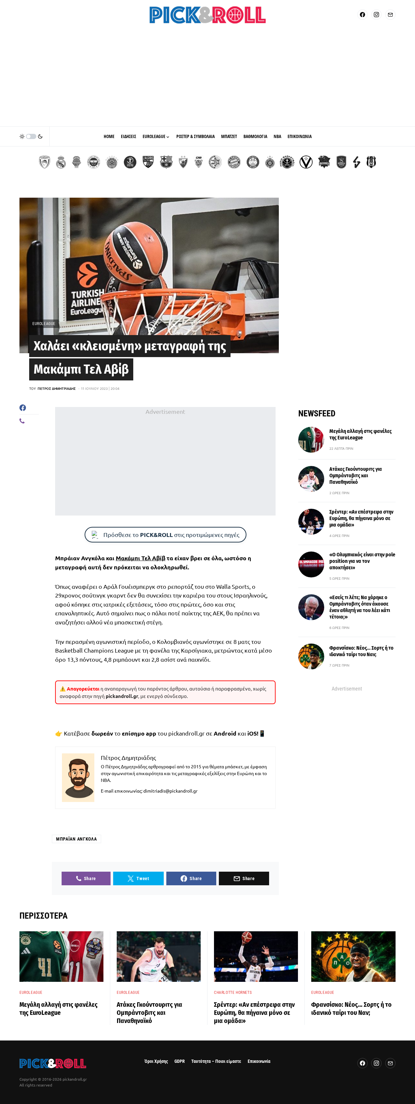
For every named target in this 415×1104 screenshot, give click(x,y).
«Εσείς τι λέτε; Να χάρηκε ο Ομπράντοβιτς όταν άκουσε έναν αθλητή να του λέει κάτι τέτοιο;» (359, 607)
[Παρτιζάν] (270, 162)
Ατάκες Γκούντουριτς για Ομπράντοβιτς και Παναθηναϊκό (355, 475)
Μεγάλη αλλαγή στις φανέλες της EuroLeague (360, 434)
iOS (252, 733)
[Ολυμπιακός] (44, 162)
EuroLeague (43, 323)
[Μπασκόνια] (324, 162)
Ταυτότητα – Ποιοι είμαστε (216, 1061)
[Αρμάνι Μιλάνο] (252, 162)
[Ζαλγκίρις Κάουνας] (148, 162)
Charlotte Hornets (233, 992)
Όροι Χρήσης (156, 1061)
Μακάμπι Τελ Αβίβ (140, 558)
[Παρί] (287, 162)
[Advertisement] (207, 77)
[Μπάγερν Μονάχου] (234, 162)
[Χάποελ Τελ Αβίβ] (130, 162)
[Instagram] (376, 14)
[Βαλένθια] (76, 162)
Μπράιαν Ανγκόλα (76, 839)
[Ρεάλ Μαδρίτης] (61, 162)
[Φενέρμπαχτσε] (93, 162)
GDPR (179, 1061)
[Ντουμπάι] (199, 162)
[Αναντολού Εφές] (341, 162)
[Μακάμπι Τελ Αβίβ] (215, 162)
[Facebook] (362, 14)
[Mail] (390, 14)
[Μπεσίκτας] (371, 162)
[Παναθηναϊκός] (111, 162)
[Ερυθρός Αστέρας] (183, 162)
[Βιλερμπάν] (356, 162)
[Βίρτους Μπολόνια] (306, 162)
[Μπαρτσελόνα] (166, 162)
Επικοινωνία (259, 1061)
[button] (31, 136)
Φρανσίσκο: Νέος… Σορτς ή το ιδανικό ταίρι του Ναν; (361, 651)
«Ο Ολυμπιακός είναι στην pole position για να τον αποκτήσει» (362, 561)
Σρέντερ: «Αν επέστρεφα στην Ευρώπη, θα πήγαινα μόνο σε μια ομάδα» (361, 518)
